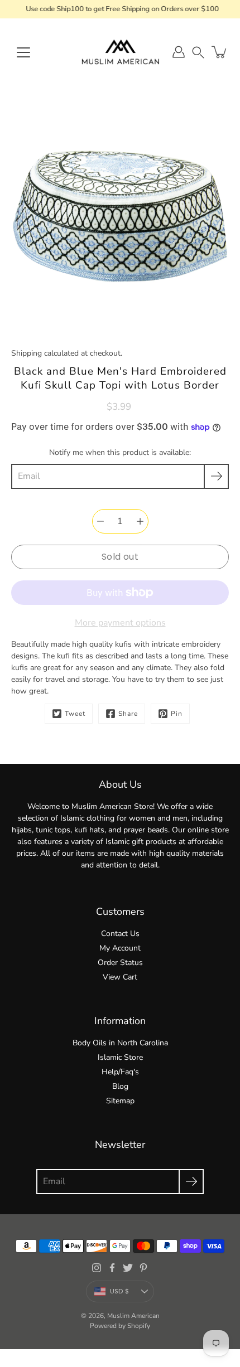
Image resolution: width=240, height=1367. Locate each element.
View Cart (120, 977)
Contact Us (120, 933)
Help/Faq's (120, 1072)
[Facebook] (112, 1267)
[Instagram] (97, 1267)
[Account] (179, 52)
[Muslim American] (120, 52)
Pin (177, 713)
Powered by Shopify (120, 1325)
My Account (120, 948)
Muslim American (133, 1315)
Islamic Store (120, 1057)
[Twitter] (128, 1267)
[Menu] (23, 52)
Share (128, 713)
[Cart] (220, 52)
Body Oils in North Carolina (120, 1043)
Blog (120, 1086)
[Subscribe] (216, 476)
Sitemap (120, 1100)
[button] (198, 52)
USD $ (119, 1291)
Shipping (26, 353)
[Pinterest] (143, 1267)
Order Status (120, 962)
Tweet (75, 713)
